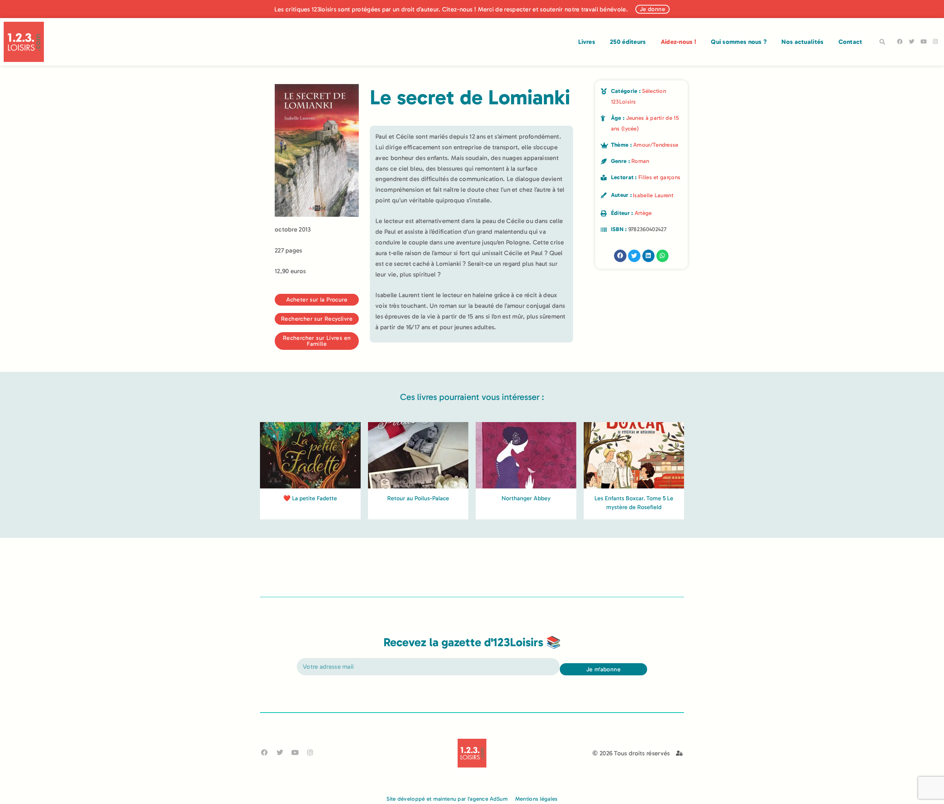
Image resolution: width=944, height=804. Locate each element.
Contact (851, 41)
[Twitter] (912, 41)
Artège (643, 213)
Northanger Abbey (526, 498)
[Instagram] (935, 41)
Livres (586, 41)
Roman (640, 161)
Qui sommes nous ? (739, 41)
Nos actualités (802, 41)
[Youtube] (924, 41)
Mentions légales (536, 799)
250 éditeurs (628, 41)
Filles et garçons (659, 177)
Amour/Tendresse (655, 145)
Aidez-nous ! (679, 41)
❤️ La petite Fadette (310, 498)
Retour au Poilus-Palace (418, 498)
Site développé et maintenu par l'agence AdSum (447, 799)
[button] (882, 42)
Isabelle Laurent (653, 195)
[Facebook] (900, 41)
